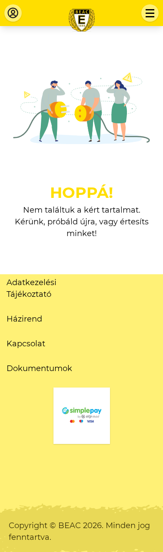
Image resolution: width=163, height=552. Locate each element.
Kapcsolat (26, 343)
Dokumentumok (39, 368)
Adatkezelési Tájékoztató (32, 288)
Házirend (24, 319)
